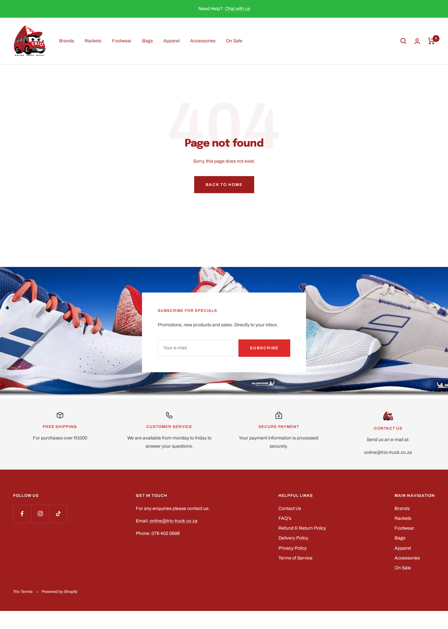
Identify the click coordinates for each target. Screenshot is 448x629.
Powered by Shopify (59, 591)
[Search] (403, 41)
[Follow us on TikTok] (58, 514)
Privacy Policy (292, 548)
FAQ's (284, 518)
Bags (147, 40)
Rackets (93, 40)
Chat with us (237, 8)
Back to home (224, 184)
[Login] (417, 41)
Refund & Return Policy (302, 528)
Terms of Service (295, 558)
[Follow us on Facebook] (22, 514)
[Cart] (431, 41)
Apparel (171, 40)
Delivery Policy (293, 538)
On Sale (234, 40)
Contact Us (289, 508)
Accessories (202, 40)
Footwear (122, 40)
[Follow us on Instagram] (40, 514)
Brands (66, 40)
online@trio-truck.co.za (173, 520)
